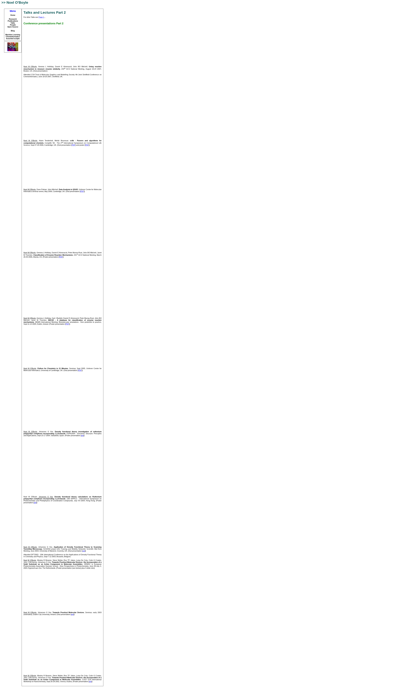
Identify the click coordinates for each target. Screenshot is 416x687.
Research (13, 19)
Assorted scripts (13, 39)
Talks (13, 23)
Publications (13, 21)
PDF (73, 145)
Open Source (12, 27)
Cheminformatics (13, 37)
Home (12, 15)
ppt (82, 435)
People (13, 25)
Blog (13, 31)
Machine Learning (12, 35)
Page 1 (41, 17)
